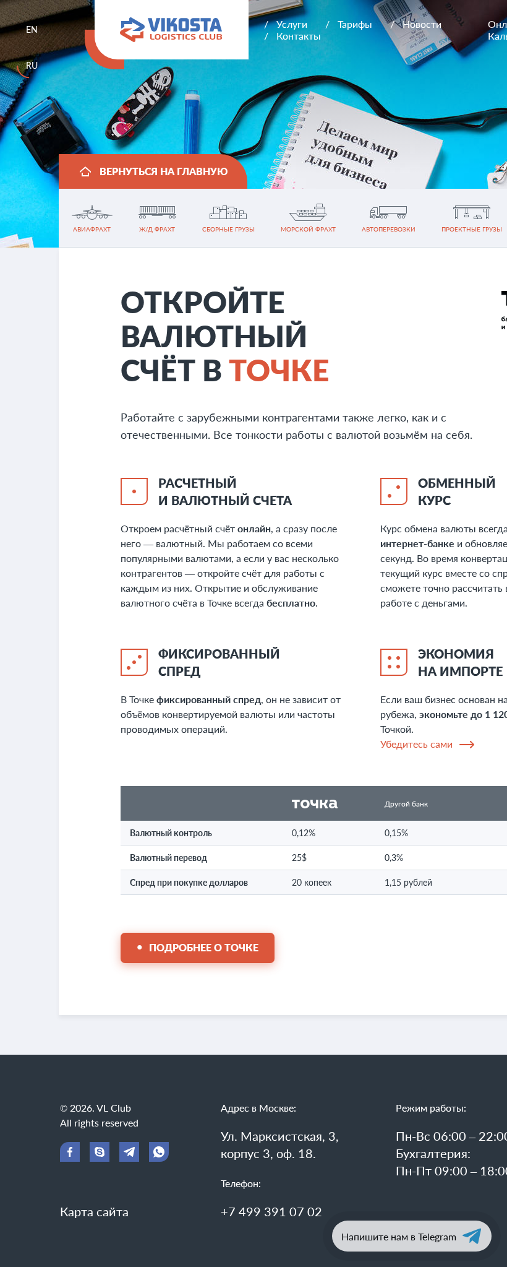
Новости (422, 24)
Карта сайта (94, 1211)
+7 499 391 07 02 (271, 1211)
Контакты (298, 35)
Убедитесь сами (416, 744)
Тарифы (355, 24)
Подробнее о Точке (203, 947)
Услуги (291, 24)
